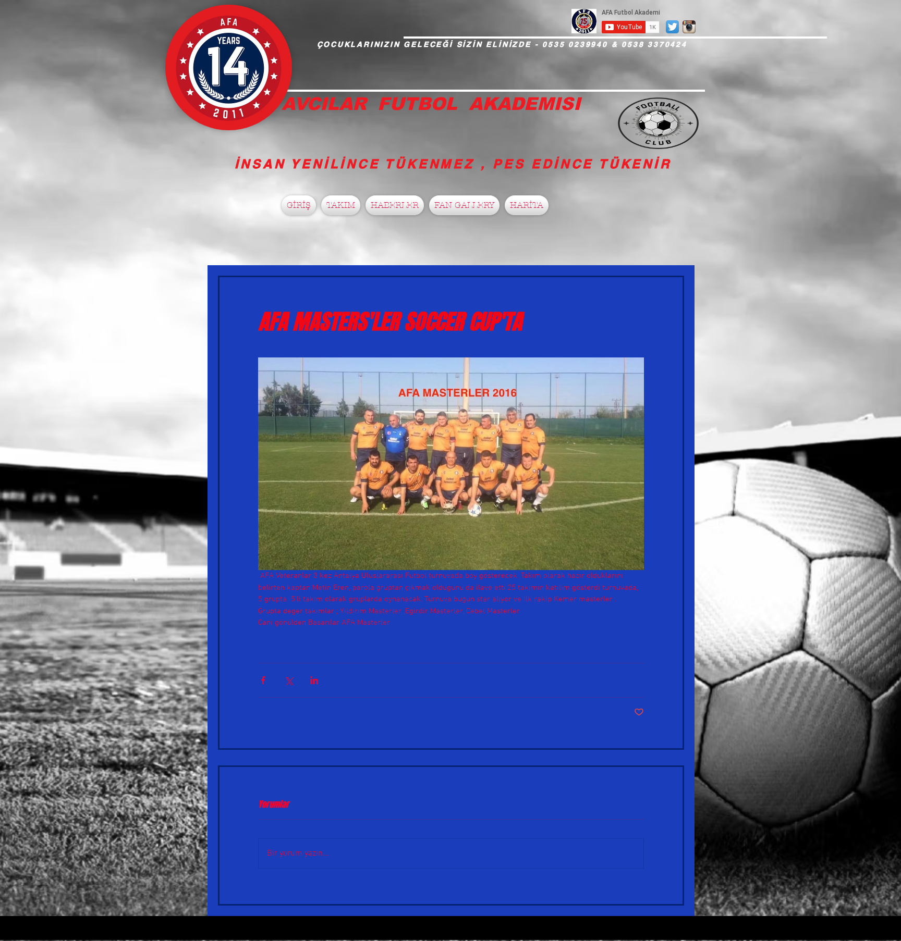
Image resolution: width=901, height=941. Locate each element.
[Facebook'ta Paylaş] (263, 680)
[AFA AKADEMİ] (689, 26)
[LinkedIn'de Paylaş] (314, 680)
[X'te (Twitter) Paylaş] (289, 680)
